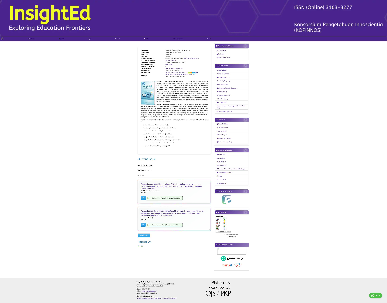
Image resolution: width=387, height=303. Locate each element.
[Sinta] (195, 72)
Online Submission (222, 127)
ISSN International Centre (191, 58)
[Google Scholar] (193, 72)
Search (209, 39)
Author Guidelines (222, 124)
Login (89, 39)
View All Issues (143, 235)
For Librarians (221, 161)
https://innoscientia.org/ (149, 291)
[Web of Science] (197, 72)
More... (181, 68)
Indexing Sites (221, 179)
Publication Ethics (222, 84)
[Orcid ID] (189, 72)
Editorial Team (221, 50)
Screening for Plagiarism (224, 138)
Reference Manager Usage (224, 142)
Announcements (178, 39)
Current (117, 39)
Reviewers (220, 54)
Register (61, 39)
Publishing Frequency (223, 81)
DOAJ (166, 68)
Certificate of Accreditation (225, 172)
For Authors (221, 158)
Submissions (31, 39)
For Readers (221, 154)
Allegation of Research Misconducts (227, 88)
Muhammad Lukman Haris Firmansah (176, 72)
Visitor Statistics (222, 183)
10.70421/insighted (170, 60)
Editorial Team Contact (223, 57)
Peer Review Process (223, 74)
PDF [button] (143, 198)
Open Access (168, 64)
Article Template (222, 135)
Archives (146, 39)
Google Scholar (173, 68)
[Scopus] (191, 72)
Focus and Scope (222, 70)
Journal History (221, 165)
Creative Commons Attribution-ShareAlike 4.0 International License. (156, 298)
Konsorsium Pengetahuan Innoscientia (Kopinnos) (180, 74)
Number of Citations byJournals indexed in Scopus (231, 169)
